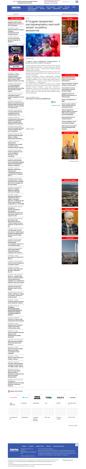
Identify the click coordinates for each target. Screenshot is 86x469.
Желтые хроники (50, 7)
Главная (24, 446)
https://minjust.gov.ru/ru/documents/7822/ (42, 464)
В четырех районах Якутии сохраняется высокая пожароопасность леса (15, 113)
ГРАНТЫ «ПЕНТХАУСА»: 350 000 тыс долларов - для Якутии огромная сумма (16, 295)
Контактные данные (58, 446)
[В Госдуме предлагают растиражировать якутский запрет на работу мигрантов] (43, 45)
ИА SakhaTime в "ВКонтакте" (71, 14)
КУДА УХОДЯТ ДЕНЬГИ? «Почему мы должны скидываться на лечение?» (15, 251)
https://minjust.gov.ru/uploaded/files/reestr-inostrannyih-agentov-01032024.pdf (35, 461)
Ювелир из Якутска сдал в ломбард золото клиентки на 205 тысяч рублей (16, 24)
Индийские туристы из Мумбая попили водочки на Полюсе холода (69, 95)
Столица (60, 7)
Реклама (48, 446)
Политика (30, 7)
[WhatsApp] (53, 102)
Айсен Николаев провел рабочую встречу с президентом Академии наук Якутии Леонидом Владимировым (16, 374)
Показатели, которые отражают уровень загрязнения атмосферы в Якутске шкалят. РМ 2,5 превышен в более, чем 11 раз (16, 77)
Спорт (73, 7)
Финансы (42, 8)
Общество (65, 8)
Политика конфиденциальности (28, 456)
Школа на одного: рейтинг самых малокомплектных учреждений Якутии (69, 105)
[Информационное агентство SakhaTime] (16, 7)
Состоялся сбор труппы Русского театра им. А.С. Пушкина (14, 40)
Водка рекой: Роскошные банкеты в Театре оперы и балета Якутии (68, 79)
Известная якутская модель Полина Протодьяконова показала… (15, 343)
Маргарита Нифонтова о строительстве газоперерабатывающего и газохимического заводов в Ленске (15, 172)
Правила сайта (40, 446)
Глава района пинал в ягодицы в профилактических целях (16, 97)
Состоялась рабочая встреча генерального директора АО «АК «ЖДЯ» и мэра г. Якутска (15, 365)
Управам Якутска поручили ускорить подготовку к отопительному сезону (15, 326)
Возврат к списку (30, 128)
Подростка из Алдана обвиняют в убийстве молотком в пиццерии (14, 190)
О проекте (31, 446)
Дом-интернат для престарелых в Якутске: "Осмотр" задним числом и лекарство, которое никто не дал (15, 223)
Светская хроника (32, 8)
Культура (67, 7)
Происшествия (40, 7)
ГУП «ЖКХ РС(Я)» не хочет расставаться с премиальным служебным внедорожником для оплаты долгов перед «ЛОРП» (16, 233)
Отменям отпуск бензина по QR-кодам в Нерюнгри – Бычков (15, 270)
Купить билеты (32, 10)
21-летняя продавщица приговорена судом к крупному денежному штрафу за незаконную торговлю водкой (16, 88)
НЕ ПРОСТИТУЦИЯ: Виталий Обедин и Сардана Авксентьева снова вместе (15, 137)
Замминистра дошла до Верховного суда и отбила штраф (15, 288)
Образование (56, 8)
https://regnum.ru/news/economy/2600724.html (38, 98)
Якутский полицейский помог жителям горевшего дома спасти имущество (16, 129)
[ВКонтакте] (52, 102)
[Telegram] (55, 102)
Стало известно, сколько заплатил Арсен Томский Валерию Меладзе (68, 89)
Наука (49, 8)
